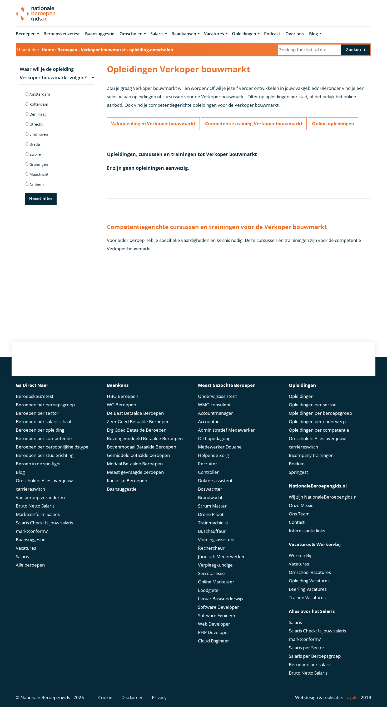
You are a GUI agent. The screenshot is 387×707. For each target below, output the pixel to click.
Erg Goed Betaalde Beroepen (136, 430)
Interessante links (307, 531)
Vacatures (214, 34)
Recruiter (207, 464)
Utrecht (35, 124)
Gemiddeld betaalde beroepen (138, 455)
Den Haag (37, 114)
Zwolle (34, 154)
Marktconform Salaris (38, 514)
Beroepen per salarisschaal (43, 421)
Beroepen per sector (37, 413)
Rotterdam (38, 104)
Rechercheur (211, 548)
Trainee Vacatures (307, 597)
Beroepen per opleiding (40, 430)
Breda (34, 144)
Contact (297, 522)
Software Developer (218, 607)
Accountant (209, 421)
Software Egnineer (217, 615)
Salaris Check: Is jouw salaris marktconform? (44, 527)
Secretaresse (211, 573)
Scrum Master (212, 506)
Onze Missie (301, 505)
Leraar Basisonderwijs (220, 599)
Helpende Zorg (213, 455)
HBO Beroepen (122, 396)
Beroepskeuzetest (61, 34)
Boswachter (210, 489)
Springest (298, 472)
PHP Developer (213, 632)
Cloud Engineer (213, 641)
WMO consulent (214, 405)
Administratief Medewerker (226, 430)
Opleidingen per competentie (319, 430)
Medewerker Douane (220, 447)
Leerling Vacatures (308, 589)
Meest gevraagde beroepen (135, 472)
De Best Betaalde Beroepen (135, 413)
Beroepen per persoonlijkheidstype (52, 447)
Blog (313, 34)
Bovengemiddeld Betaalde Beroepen (145, 438)
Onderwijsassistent (217, 396)
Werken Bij (300, 555)
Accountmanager (215, 413)
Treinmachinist (213, 523)
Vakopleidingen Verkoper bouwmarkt (153, 123)
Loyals (350, 697)
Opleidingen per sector (312, 405)
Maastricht (38, 174)
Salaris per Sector (306, 648)
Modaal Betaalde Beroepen (135, 464)
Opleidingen (244, 34)
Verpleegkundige (215, 565)
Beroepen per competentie (44, 438)
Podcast (272, 34)
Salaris (156, 34)
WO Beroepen (121, 405)
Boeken (297, 464)
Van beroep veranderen (40, 497)
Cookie (105, 697)
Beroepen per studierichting (44, 455)
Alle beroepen (30, 565)
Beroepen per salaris (310, 664)
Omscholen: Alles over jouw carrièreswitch (44, 484)
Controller (208, 472)
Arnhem (36, 184)
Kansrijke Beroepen (127, 480)
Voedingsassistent (216, 540)
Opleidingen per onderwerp (317, 421)
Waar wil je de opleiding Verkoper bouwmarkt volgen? (53, 73)
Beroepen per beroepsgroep (45, 405)
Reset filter (40, 198)
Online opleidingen (333, 123)
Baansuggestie (99, 34)
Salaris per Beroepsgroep (315, 656)
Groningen (38, 164)
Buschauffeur (212, 531)
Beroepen (26, 34)
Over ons (294, 34)
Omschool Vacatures (310, 572)
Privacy (159, 697)
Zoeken (353, 49)
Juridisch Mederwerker (221, 556)
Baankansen (183, 34)
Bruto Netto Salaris (35, 506)
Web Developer (214, 624)
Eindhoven (38, 134)
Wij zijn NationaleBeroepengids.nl (323, 497)
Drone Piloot (211, 514)
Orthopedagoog (214, 438)
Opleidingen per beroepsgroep (320, 413)
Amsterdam (39, 94)
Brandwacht (210, 497)
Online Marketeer (216, 582)
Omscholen (131, 34)
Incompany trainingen (311, 455)
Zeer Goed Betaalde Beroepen (138, 421)
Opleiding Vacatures (309, 581)
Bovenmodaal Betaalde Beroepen (141, 447)
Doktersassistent (215, 480)
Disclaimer (132, 697)
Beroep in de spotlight (38, 464)
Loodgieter (209, 590)
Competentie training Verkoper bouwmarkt (253, 123)
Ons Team (299, 514)
